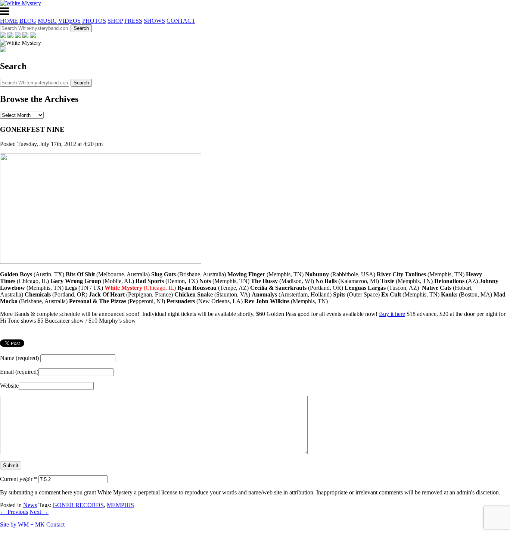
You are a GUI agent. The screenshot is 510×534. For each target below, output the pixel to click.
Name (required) (19, 358)
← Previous (14, 512)
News (30, 505)
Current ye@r (18, 479)
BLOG (27, 21)
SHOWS (154, 21)
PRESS (133, 21)
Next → (39, 512)
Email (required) (19, 372)
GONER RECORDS (78, 505)
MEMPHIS (120, 505)
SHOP (115, 21)
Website (9, 385)
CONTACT (181, 21)
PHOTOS (94, 21)
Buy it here (392, 314)
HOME (9, 21)
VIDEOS (69, 21)
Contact (55, 524)
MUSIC (47, 21)
